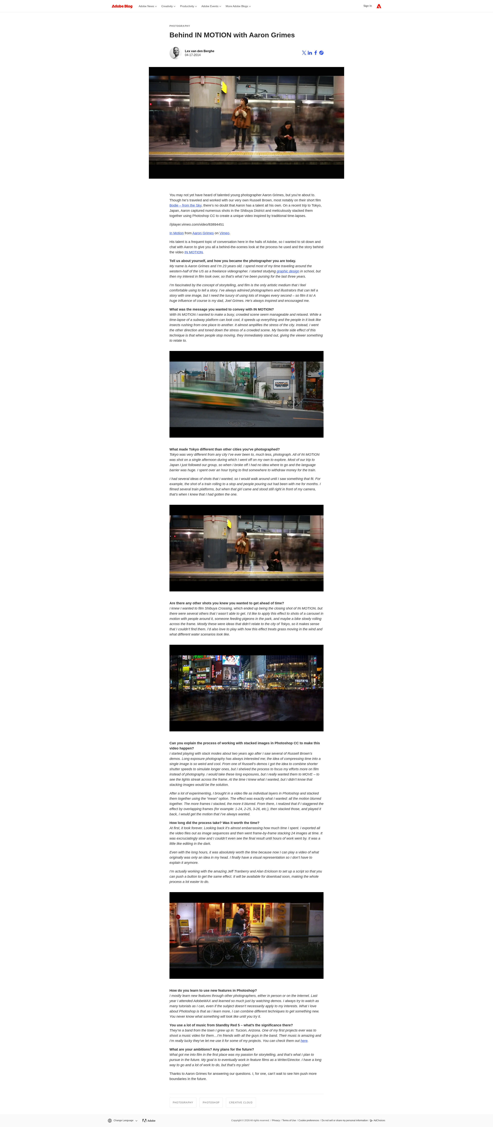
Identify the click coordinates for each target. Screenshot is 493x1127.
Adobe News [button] (146, 6)
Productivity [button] (187, 6)
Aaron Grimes (203, 233)
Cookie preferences (308, 1120)
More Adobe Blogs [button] (237, 6)
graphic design (288, 271)
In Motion (176, 233)
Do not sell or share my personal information (345, 1120)
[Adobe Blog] (124, 6)
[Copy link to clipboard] (321, 53)
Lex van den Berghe (199, 51)
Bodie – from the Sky (185, 205)
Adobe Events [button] (209, 6)
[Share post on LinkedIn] (310, 53)
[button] (122, 1120)
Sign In (367, 5)
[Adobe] (378, 6)
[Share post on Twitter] (304, 53)
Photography (179, 26)
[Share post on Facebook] (316, 53)
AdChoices (379, 1120)
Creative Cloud (241, 1102)
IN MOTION (193, 252)
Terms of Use (289, 1120)
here (304, 1041)
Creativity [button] (167, 6)
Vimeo (224, 233)
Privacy (276, 1120)
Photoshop (211, 1102)
